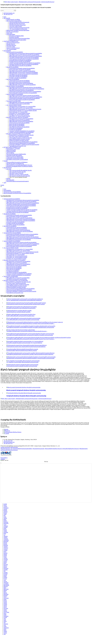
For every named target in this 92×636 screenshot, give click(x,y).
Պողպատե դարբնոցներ (13, 101)
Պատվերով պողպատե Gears (17, 146)
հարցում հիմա (5, 427)
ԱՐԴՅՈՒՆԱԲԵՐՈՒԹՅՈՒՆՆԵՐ (12, 147)
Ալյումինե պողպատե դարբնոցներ (19, 103)
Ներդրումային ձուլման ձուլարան (19, 22)
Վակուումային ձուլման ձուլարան (19, 27)
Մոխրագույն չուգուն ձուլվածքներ (19, 122)
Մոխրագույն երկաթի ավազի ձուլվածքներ (22, 68)
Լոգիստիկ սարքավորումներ (15, 158)
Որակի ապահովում (12, 31)
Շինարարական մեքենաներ (14, 156)
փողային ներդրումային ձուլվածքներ (20, 60)
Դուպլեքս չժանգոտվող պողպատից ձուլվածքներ (24, 57)
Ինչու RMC (9, 33)
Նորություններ (10, 34)
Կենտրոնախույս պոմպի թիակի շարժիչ (18, 312)
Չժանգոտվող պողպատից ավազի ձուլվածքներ (23, 73)
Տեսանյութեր (10, 180)
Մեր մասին (6, 18)
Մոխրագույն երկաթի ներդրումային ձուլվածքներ (24, 58)
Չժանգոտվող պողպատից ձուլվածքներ (21, 118)
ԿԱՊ (4, 182)
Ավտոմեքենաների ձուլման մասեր (19, 139)
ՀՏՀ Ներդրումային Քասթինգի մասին (20, 170)
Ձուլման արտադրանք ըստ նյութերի (17, 117)
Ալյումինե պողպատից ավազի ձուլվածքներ (22, 71)
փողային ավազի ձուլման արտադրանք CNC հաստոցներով (24, 342)
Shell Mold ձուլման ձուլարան (17, 25)
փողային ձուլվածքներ (16, 128)
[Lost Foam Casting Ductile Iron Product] (23, 393)
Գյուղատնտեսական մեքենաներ (16, 154)
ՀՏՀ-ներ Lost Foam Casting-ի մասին (18, 174)
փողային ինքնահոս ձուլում (70, 448)
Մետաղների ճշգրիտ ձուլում (53, 448)
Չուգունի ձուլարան (38, 448)
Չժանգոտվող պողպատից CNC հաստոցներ (22, 106)
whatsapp (3, 459)
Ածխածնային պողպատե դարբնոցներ (20, 102)
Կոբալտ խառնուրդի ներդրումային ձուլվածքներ (23, 64)
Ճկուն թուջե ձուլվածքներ (16, 124)
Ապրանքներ (7, 50)
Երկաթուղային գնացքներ (14, 155)
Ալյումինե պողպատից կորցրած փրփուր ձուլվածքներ (25, 87)
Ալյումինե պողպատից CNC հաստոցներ (21, 107)
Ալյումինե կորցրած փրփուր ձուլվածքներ (21, 90)
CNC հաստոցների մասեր (13, 105)
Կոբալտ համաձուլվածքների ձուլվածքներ (21, 131)
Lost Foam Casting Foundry (15, 26)
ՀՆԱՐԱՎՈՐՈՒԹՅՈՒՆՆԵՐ (10, 41)
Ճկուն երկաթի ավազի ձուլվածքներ (20, 69)
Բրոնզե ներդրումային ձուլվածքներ (19, 61)
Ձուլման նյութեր (14, 37)
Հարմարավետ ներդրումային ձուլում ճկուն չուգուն (21, 350)
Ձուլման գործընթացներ (16, 35)
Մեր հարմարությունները (13, 20)
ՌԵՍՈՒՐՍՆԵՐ (7, 167)
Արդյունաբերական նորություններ (19, 38)
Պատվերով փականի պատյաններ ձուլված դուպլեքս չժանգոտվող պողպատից (30, 327)
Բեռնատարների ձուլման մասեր (19, 140)
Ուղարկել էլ (4, 457)
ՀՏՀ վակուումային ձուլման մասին (19, 175)
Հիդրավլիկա (10, 152)
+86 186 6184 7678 (7, 14)
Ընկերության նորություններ (17, 39)
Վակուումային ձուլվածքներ (14, 94)
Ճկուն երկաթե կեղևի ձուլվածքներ (19, 82)
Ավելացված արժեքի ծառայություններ (17, 30)
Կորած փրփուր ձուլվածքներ (15, 86)
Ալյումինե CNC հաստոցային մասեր (19, 116)
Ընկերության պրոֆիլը (13, 19)
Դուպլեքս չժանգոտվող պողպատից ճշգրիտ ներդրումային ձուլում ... (26, 331)
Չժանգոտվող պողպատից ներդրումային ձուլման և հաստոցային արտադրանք (30, 358)
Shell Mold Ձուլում (11, 45)
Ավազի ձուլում (10, 44)
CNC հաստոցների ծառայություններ (21, 448)
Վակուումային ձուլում (13, 48)
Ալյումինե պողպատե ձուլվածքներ (19, 120)
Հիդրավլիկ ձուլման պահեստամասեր (20, 137)
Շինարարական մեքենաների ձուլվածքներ (22, 143)
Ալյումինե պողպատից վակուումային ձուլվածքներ (24, 95)
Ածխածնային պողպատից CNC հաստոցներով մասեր (25, 109)
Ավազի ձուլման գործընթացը (15, 163)
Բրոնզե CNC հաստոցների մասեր (19, 114)
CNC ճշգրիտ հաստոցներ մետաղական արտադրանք (22, 362)
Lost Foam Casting (10, 46)
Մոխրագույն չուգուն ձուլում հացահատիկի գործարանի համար (25, 304)
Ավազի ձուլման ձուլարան (17, 23)
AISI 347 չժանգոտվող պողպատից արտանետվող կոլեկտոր (24, 300)
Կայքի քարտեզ (5, 447)
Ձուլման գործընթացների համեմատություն (19, 166)
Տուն (4, 16)
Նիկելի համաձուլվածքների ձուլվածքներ (21, 132)
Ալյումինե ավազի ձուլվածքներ (18, 75)
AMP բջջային (14, 447)
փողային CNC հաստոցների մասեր (19, 113)
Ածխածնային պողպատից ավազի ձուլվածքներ (23, 72)
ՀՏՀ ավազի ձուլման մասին (17, 171)
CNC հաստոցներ (11, 49)
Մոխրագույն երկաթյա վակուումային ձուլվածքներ (24, 98)
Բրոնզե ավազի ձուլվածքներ (17, 77)
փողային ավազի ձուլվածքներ (18, 76)
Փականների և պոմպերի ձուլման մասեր (21, 135)
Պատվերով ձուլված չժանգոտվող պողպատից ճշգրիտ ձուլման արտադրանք (29, 335)
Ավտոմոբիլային (11, 150)
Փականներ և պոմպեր (13, 148)
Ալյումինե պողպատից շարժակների (17, 159)
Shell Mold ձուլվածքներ (12, 79)
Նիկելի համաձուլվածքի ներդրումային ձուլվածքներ (24, 63)
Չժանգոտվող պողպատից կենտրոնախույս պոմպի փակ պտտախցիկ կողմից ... (30, 323)
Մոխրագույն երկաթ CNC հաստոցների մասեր (23, 110)
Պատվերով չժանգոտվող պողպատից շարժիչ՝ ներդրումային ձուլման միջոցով (29, 354)
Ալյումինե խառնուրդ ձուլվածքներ (19, 126)
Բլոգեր (5, 160)
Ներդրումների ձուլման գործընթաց (16, 162)
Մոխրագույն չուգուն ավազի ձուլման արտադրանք (21, 366)
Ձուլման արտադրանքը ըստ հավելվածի (18, 133)
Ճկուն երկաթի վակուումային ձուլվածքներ (22, 99)
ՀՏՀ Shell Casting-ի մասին (16, 173)
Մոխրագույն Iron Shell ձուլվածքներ (19, 80)
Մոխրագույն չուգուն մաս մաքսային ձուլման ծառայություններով (25, 346)
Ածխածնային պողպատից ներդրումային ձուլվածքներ (25, 56)
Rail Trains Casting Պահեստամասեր (19, 136)
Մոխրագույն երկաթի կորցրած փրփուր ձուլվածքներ (25, 91)
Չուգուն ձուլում (5, 448)
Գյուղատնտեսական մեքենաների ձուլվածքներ (23, 141)
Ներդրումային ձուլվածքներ (14, 52)
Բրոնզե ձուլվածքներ (15, 129)
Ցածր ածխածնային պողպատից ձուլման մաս (20, 315)
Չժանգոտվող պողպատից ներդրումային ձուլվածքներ (25, 53)
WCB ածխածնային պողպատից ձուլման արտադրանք (22, 319)
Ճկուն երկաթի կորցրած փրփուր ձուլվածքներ (23, 92)
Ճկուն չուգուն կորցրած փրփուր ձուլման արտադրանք (26, 390)
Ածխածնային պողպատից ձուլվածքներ (21, 121)
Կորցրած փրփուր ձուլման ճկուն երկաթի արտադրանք (26, 396)
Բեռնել (8, 178)
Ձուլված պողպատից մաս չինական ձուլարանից (21, 308)
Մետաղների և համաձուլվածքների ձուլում (19, 165)
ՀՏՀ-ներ (8, 169)
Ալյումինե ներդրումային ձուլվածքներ (20, 65)
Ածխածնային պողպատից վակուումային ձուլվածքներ (25, 97)
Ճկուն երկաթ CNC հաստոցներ (18, 112)
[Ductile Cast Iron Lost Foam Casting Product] (23, 387)
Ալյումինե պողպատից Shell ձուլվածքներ (21, 83)
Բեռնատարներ (11, 151)
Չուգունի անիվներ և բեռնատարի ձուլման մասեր (24, 144)
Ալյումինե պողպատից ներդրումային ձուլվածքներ (24, 54)
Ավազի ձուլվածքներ (12, 67)
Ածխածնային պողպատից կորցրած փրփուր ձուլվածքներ (26, 88)
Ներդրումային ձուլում (12, 42)
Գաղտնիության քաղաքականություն (17, 181)
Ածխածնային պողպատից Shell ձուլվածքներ (22, 84)
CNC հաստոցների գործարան (18, 29)
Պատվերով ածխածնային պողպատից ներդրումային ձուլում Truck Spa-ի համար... (30, 339)
